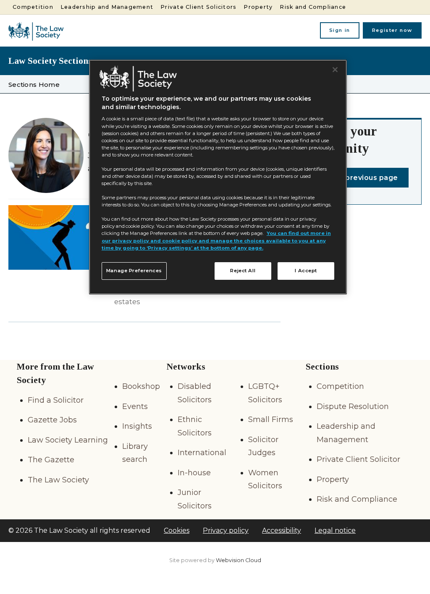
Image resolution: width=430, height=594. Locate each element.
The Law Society (58, 480)
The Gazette (51, 459)
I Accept (306, 271)
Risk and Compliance (313, 7)
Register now (392, 30)
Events (135, 406)
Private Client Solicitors (198, 7)
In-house (194, 472)
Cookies (176, 530)
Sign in (339, 30)
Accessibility (281, 530)
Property (258, 7)
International (202, 452)
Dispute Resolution (353, 406)
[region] (218, 177)
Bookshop (141, 386)
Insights (137, 426)
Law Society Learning (68, 440)
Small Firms (270, 419)
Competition (33, 7)
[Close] (335, 69)
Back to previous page (356, 178)
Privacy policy (226, 530)
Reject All (242, 271)
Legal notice (335, 530)
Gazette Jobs (52, 420)
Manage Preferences (134, 271)
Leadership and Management (106, 7)
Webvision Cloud (238, 560)
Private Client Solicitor (358, 459)
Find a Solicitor (56, 400)
